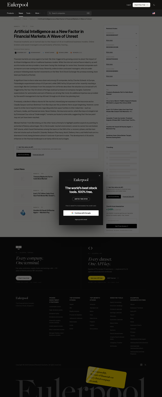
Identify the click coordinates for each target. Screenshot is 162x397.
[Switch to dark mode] (154, 5)
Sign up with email (81, 219)
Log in (129, 5)
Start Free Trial (140, 5)
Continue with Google (83, 213)
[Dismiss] (99, 175)
